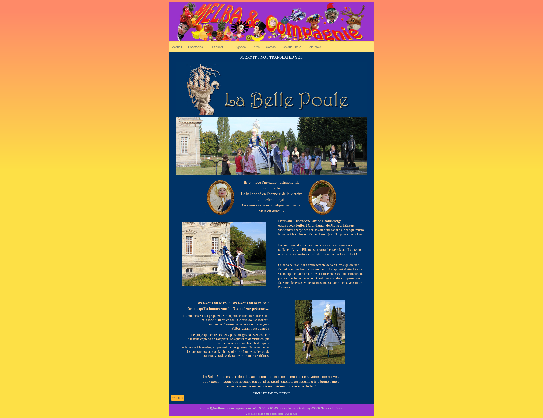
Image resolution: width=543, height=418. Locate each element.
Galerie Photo (292, 47)
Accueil (177, 47)
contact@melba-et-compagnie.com (225, 408)
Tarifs (256, 47)
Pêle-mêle (315, 47)
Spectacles (196, 47)
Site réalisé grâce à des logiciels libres (264, 413)
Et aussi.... (219, 47)
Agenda (240, 47)
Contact (271, 47)
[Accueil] (271, 23)
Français (177, 398)
